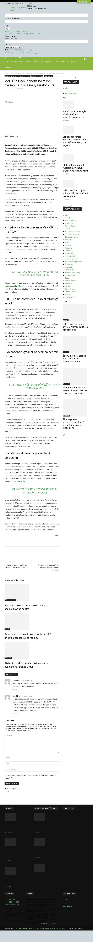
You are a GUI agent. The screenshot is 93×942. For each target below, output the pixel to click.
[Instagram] (31, 4)
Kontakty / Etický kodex (17, 8)
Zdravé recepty (71, 221)
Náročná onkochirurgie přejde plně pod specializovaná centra (74, 114)
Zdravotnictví (19, 62)
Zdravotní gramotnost (17, 73)
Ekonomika (69, 253)
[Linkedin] (41, 94)
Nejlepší (68, 91)
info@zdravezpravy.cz (13, 904)
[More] (46, 94)
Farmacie (68, 283)
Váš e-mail (8, 45)
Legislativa (69, 267)
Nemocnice (8, 657)
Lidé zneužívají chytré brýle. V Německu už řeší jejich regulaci (75, 193)
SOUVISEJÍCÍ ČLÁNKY (15, 580)
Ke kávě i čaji (10, 67)
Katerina (15, 680)
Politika (29, 62)
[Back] (36, 4)
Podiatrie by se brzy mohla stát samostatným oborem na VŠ (16, 566)
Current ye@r (10, 789)
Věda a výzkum (70, 292)
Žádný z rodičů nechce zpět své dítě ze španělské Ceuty (74, 358)
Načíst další (67, 206)
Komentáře (69, 223)
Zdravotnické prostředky (74, 262)
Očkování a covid (71, 237)
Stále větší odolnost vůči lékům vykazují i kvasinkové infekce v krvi (75, 168)
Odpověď (15, 689)
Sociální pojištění (71, 256)
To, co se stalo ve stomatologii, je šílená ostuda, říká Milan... (45, 877)
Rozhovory (65, 62)
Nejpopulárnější (70, 94)
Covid (67, 278)
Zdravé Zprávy (70, 226)
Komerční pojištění (71, 259)
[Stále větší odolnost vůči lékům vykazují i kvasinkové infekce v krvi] (32, 650)
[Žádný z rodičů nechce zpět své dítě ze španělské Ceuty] (75, 344)
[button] (85, 60)
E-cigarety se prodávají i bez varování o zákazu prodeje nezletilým (48, 567)
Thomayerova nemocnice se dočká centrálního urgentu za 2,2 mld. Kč (74, 423)
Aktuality (9, 62)
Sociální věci (38, 62)
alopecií (36, 437)
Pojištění (48, 62)
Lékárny (68, 245)
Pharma (56, 62)
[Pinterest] (31, 94)
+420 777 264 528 (11, 900)
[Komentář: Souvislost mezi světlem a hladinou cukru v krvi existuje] (75, 376)
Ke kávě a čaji (48, 76)
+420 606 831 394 (12, 902)
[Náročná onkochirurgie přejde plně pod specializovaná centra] (32, 592)
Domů (6, 73)
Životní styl (69, 264)
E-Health (74, 62)
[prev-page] (5, 672)
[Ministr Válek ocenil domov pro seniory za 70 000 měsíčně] (46, 842)
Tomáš (15, 696)
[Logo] (12, 58)
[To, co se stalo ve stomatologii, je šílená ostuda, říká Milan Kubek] (46, 868)
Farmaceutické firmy (72, 272)
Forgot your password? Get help (17, 31)
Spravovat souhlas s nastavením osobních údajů (49, 928)
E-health (7, 628)
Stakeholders (70, 275)
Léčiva (67, 229)
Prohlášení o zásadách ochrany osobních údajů (22, 33)
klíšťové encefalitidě (13, 286)
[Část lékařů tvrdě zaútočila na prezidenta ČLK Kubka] (46, 817)
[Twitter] (33, 4)
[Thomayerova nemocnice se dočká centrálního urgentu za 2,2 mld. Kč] (75, 408)
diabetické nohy (18, 481)
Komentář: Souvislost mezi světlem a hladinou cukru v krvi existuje (75, 390)
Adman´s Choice (71, 281)
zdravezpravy (11, 89)
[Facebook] (29, 4)
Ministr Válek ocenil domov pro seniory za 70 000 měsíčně (46, 852)
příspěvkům (30, 199)
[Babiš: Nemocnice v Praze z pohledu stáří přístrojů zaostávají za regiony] (32, 621)
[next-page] (7, 672)
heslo (7, 26)
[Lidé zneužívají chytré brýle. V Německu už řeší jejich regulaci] (75, 184)
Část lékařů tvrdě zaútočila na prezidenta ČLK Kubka (46, 826)
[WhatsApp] (36, 94)
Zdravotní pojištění (24, 76)
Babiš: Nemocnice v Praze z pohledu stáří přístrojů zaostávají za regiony (75, 141)
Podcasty (68, 248)
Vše (66, 88)
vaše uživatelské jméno (13, 18)
